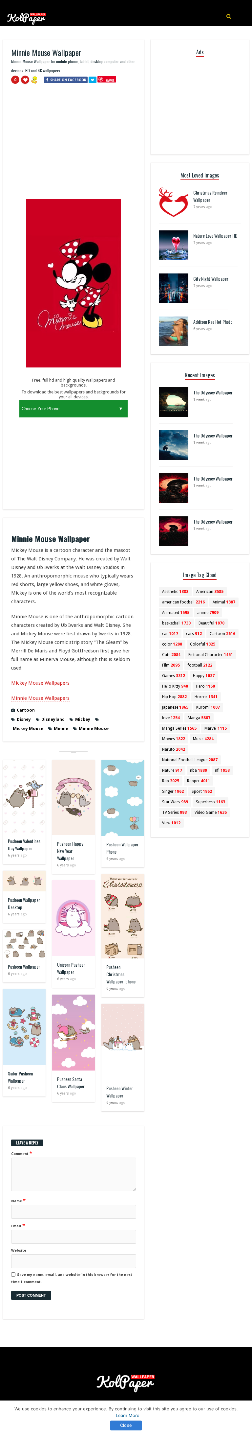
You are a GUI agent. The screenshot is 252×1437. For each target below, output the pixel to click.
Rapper (198, 781)
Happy (204, 675)
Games (173, 675)
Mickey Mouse (28, 728)
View (171, 823)
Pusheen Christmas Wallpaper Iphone (121, 974)
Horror (206, 697)
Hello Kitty (175, 686)
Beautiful (211, 623)
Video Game (211, 812)
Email (18, 1226)
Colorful (202, 644)
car (170, 633)
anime (208, 612)
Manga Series (179, 728)
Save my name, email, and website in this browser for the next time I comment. (71, 1278)
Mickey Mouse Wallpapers (40, 683)
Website (18, 1250)
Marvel (215, 728)
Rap (170, 781)
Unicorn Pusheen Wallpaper (71, 968)
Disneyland (53, 719)
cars (194, 633)
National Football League (190, 760)
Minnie (61, 728)
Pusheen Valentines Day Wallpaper (24, 844)
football (200, 665)
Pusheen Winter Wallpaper (119, 1092)
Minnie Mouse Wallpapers (40, 698)
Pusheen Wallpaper (24, 966)
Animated (175, 612)
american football (183, 602)
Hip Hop (174, 697)
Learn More (127, 1415)
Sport (202, 791)
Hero (205, 686)
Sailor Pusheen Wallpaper (20, 1077)
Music (203, 739)
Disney (24, 719)
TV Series (174, 812)
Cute (171, 654)
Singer (173, 791)
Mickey (82, 719)
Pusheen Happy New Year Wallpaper (70, 850)
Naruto (173, 749)
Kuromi (208, 707)
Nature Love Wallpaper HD (215, 235)
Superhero (210, 802)
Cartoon (26, 710)
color (172, 644)
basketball (176, 623)
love (171, 718)
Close (126, 1425)
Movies (173, 739)
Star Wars (175, 802)
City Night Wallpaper (210, 278)
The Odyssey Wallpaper (213, 392)
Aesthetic (175, 591)
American (209, 591)
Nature (172, 770)
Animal (224, 602)
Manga (199, 718)
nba (198, 770)
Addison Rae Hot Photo (212, 321)
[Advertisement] (73, 144)
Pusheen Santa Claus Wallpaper (71, 1082)
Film (171, 665)
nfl (222, 770)
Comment (21, 1153)
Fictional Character (210, 654)
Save (110, 80)
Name (18, 1201)
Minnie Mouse (94, 728)
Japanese (175, 707)
